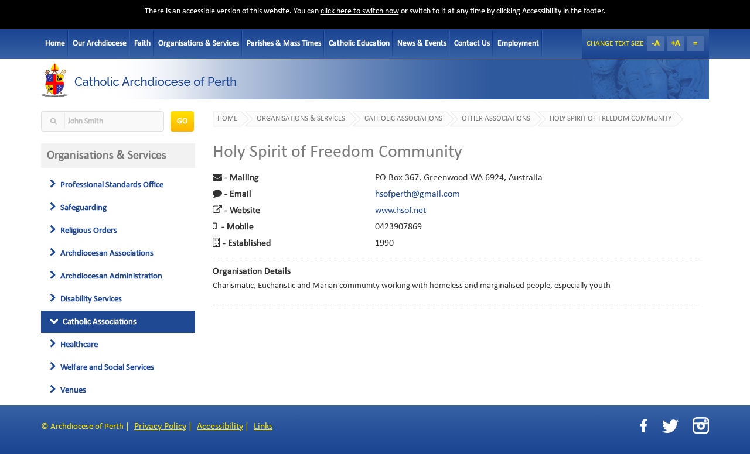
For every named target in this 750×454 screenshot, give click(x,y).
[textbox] (102, 121)
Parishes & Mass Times (284, 43)
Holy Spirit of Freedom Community (610, 118)
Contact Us (472, 43)
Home (55, 43)
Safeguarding (83, 207)
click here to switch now (360, 11)
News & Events (421, 43)
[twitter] (670, 426)
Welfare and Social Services (106, 367)
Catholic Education (359, 43)
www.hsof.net (400, 210)
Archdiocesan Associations (106, 253)
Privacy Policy (160, 426)
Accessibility (220, 426)
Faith (142, 43)
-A (656, 43)
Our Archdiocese (100, 43)
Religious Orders (88, 230)
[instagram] (701, 425)
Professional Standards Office (111, 185)
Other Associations (496, 118)
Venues (72, 390)
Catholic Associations (99, 321)
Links (263, 426)
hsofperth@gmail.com (417, 194)
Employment (518, 43)
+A (675, 43)
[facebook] (643, 426)
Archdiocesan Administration (110, 276)
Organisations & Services (198, 43)
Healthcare (78, 344)
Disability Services (90, 299)
